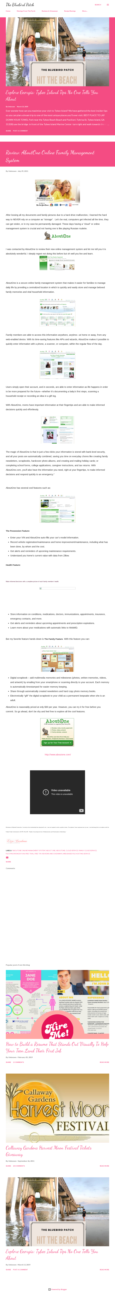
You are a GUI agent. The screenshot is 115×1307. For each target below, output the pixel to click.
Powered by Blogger (59, 1289)
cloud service (72, 850)
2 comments (18, 1062)
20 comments (19, 1166)
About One (50, 850)
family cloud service (88, 850)
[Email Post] (7, 858)
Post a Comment (20, 131)
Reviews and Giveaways (52, 854)
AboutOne (60, 850)
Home (8, 11)
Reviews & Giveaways (50, 11)
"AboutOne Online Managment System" (28, 850)
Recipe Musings (70, 11)
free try (38, 854)
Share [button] (8, 131)
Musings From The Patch (26, 11)
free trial (29, 854)
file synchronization (15, 854)
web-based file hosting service (76, 854)
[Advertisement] (57, 944)
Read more (104, 1062)
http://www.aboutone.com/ (57, 754)
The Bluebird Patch (20, 4)
